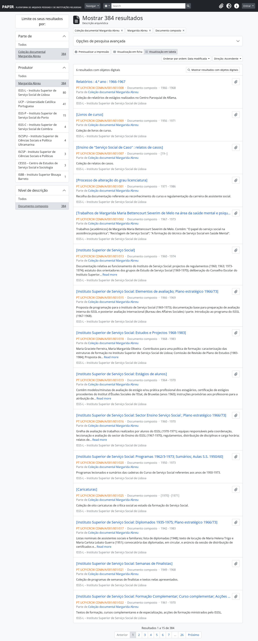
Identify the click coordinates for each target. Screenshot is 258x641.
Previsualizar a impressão (93, 51)
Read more (109, 274)
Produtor (25, 67)
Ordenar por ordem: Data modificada (185, 58)
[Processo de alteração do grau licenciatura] (111, 180)
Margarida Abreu (42, 84)
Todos (22, 45)
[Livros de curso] (89, 114)
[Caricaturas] (86, 489)
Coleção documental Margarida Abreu (42, 54)
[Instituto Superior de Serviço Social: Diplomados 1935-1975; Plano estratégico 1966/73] (146, 522)
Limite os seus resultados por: (42, 21)
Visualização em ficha (129, 51)
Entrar (247, 6)
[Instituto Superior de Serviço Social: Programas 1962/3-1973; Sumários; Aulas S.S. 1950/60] (149, 456)
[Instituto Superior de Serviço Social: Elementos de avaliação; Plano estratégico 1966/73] (147, 291)
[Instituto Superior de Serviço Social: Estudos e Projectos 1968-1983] (131, 333)
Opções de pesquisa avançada (100, 41)
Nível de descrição (33, 190)
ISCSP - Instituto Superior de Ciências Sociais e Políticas (42, 154)
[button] (221, 6)
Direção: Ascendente (226, 58)
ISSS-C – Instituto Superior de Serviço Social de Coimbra (42, 127)
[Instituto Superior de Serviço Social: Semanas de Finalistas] (124, 563)
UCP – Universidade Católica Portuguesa (42, 104)
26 (182, 635)
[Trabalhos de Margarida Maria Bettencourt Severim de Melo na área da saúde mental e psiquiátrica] (153, 213)
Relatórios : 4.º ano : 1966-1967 (100, 82)
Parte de (25, 36)
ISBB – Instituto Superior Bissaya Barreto (42, 177)
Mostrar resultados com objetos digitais (214, 69)
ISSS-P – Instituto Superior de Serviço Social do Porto (42, 115)
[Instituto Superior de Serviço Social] (105, 250)
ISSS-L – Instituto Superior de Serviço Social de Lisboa (42, 93)
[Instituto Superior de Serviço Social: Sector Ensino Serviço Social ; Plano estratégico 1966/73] (151, 415)
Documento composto (42, 207)
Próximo (193, 635)
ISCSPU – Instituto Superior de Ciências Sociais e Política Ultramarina (42, 140)
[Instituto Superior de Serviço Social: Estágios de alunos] (121, 374)
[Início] (43, 5)
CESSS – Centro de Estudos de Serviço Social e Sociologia (42, 165)
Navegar (91, 6)
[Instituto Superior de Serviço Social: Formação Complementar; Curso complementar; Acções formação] (153, 596)
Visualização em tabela (162, 51)
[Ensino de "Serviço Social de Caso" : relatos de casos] (119, 147)
